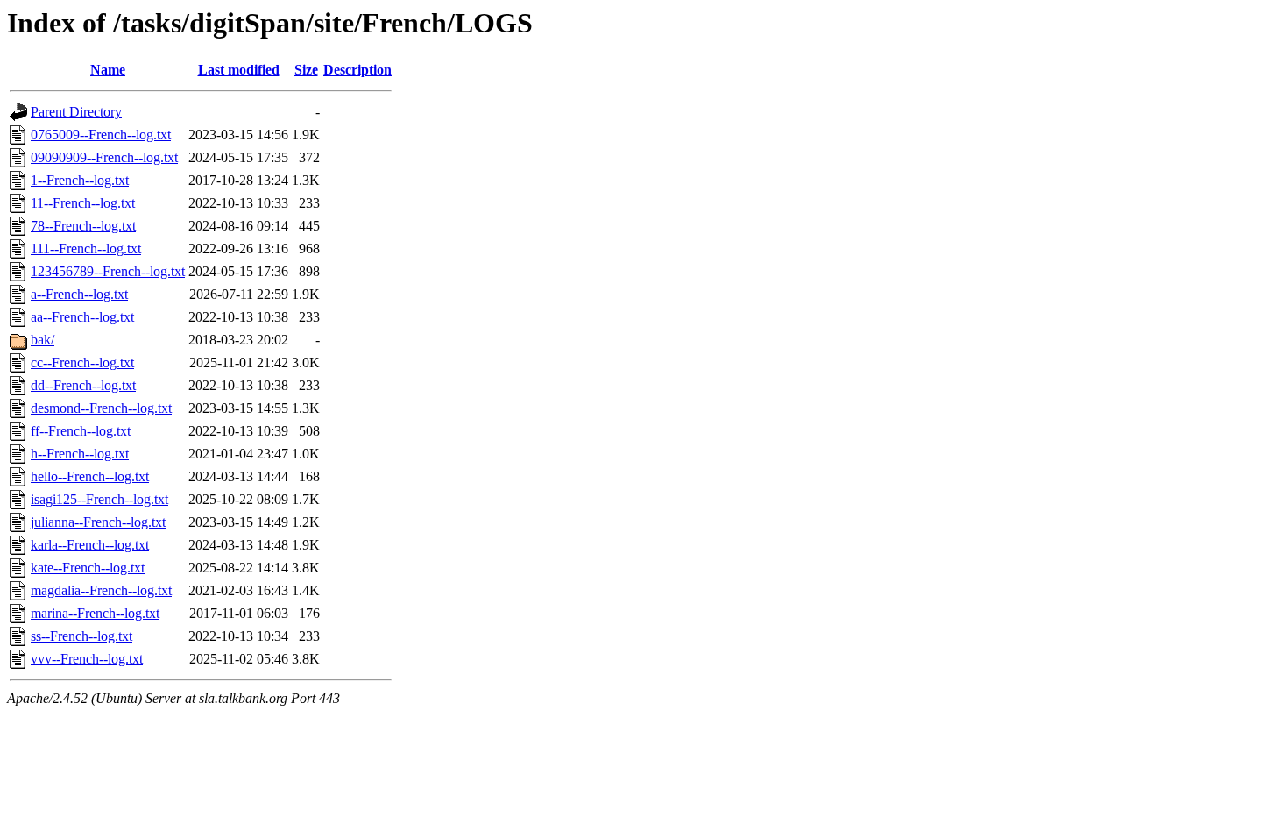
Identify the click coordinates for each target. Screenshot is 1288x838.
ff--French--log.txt (81, 430)
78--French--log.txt (83, 225)
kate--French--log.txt (88, 567)
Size (306, 69)
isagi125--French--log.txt (99, 499)
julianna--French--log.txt (98, 522)
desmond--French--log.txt (101, 408)
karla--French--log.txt (90, 544)
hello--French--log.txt (90, 476)
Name (107, 69)
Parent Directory (76, 111)
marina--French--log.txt (95, 613)
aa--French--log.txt (82, 316)
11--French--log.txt (83, 202)
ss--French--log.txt (81, 635)
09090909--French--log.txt (104, 157)
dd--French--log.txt (83, 385)
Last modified (239, 69)
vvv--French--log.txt (87, 658)
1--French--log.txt (80, 180)
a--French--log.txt (79, 294)
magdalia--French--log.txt (101, 590)
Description (357, 69)
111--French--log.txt (86, 248)
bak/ (42, 339)
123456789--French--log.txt (108, 271)
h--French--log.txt (80, 453)
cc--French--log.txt (82, 362)
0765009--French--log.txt (101, 134)
